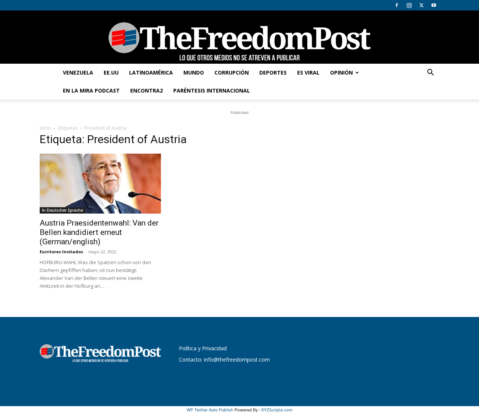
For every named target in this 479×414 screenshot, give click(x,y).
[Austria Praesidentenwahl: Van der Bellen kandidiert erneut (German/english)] (100, 184)
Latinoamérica (151, 72)
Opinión (341, 72)
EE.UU (111, 72)
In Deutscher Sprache (62, 210)
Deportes (273, 72)
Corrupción (231, 72)
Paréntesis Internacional (211, 90)
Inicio (45, 128)
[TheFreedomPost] (239, 37)
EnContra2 (146, 90)
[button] (430, 73)
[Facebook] (396, 5)
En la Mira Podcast (91, 90)
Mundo (193, 72)
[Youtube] (433, 5)
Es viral (308, 72)
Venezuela (78, 72)
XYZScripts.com (277, 410)
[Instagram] (409, 5)
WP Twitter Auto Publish (210, 410)
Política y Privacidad (203, 348)
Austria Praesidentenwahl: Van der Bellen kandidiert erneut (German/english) (99, 232)
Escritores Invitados (61, 251)
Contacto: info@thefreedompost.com (224, 359)
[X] (421, 5)
